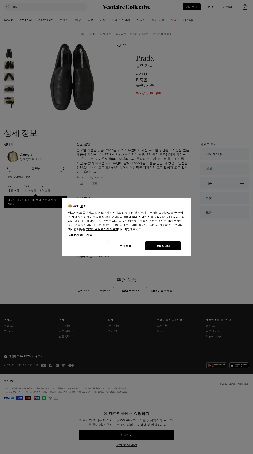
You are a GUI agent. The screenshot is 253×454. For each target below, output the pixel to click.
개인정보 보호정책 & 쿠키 (102, 229)
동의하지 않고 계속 (80, 235)
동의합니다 (163, 246)
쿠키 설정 (125, 246)
